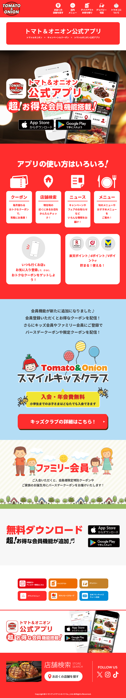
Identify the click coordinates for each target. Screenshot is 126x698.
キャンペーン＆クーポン (58, 37)
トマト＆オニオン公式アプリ (87, 37)
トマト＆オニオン (34, 37)
